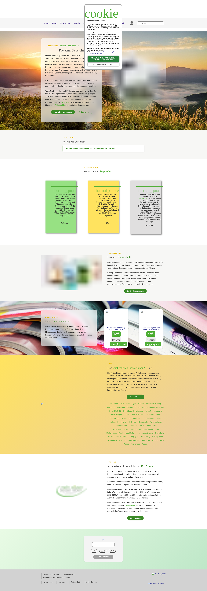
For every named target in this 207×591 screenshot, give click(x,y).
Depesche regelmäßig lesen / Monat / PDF (151, 328)
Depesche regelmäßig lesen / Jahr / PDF (116, 328)
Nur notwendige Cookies (103, 64)
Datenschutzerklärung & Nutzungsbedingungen (100, 52)
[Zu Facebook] (156, 584)
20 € (112, 551)
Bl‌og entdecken (135, 397)
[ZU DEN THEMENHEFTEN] (71, 273)
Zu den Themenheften (135, 291)
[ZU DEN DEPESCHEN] (135, 80)
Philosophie (59, 105)
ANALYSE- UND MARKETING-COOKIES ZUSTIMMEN (103, 59)
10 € (103, 551)
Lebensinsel (129, 505)
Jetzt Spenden (103, 557)
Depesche (65, 102)
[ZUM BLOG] (71, 404)
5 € (94, 551)
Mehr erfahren (84, 112)
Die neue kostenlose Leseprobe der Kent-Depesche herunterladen (90, 148)
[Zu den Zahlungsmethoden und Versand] (159, 574)
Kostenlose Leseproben (63, 112)
